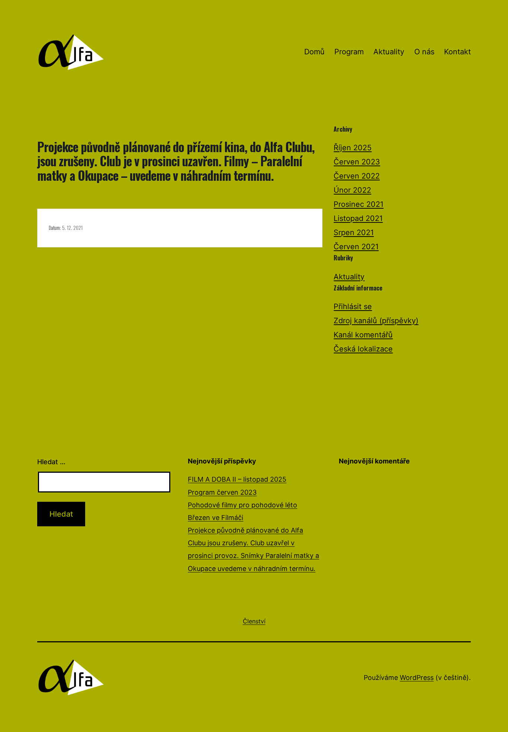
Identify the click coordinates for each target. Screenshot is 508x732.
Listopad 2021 (358, 218)
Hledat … (51, 462)
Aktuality (388, 51)
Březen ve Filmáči (215, 517)
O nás (424, 51)
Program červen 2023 (222, 492)
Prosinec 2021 (358, 204)
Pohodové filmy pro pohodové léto (242, 505)
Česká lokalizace (363, 348)
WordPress (417, 677)
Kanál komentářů (363, 334)
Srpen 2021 (354, 232)
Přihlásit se (353, 306)
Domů (314, 51)
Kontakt (457, 51)
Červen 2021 (356, 246)
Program (349, 51)
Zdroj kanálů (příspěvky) (376, 320)
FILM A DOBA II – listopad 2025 (237, 479)
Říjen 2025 (353, 147)
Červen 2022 (357, 175)
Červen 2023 (357, 161)
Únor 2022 (352, 190)
